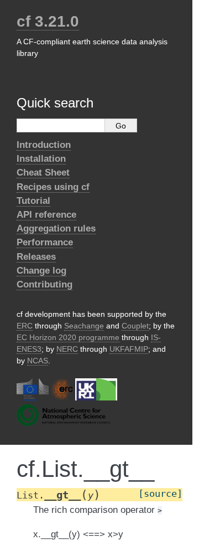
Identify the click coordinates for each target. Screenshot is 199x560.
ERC (25, 325)
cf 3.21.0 (48, 21)
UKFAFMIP (128, 349)
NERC (67, 349)
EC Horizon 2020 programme (68, 337)
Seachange (84, 325)
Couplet (135, 325)
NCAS (37, 360)
